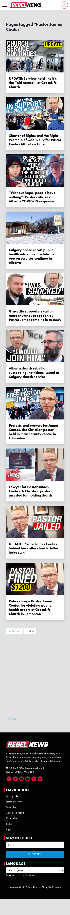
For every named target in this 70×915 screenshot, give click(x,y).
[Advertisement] (35, 681)
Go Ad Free (15, 719)
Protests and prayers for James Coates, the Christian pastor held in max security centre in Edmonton (34, 431)
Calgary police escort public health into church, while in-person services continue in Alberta (31, 256)
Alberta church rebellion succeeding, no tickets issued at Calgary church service (34, 372)
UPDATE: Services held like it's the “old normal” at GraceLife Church (33, 82)
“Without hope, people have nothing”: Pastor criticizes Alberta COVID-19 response (32, 197)
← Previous (14, 631)
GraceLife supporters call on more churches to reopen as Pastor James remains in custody (35, 315)
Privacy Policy (13, 796)
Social (9, 823)
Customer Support (15, 812)
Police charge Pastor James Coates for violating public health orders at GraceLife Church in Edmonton (31, 607)
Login (8, 829)
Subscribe (11, 807)
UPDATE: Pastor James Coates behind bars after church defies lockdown (33, 548)
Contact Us (11, 818)
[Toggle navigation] (4, 5)
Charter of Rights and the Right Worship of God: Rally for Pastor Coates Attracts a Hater (35, 139)
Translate (29, 875)
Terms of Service (14, 801)
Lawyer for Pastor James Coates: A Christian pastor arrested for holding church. (31, 491)
